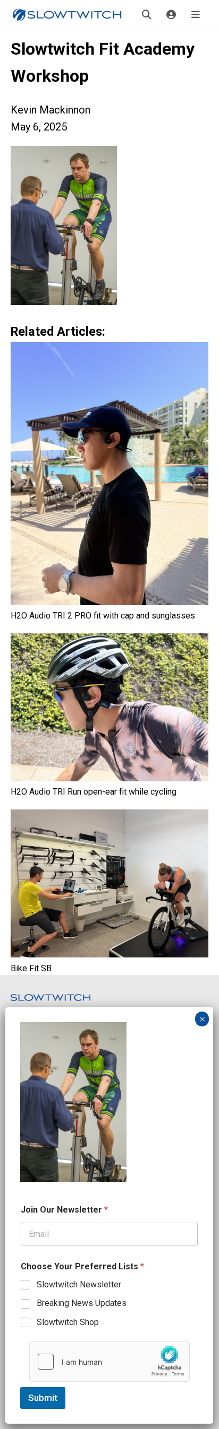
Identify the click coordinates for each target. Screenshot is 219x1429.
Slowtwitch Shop (68, 1322)
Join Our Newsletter (64, 1210)
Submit (42, 1397)
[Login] (171, 14)
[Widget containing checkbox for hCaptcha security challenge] (109, 1361)
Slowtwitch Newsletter (79, 1284)
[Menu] (195, 14)
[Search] (146, 14)
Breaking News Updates (82, 1303)
